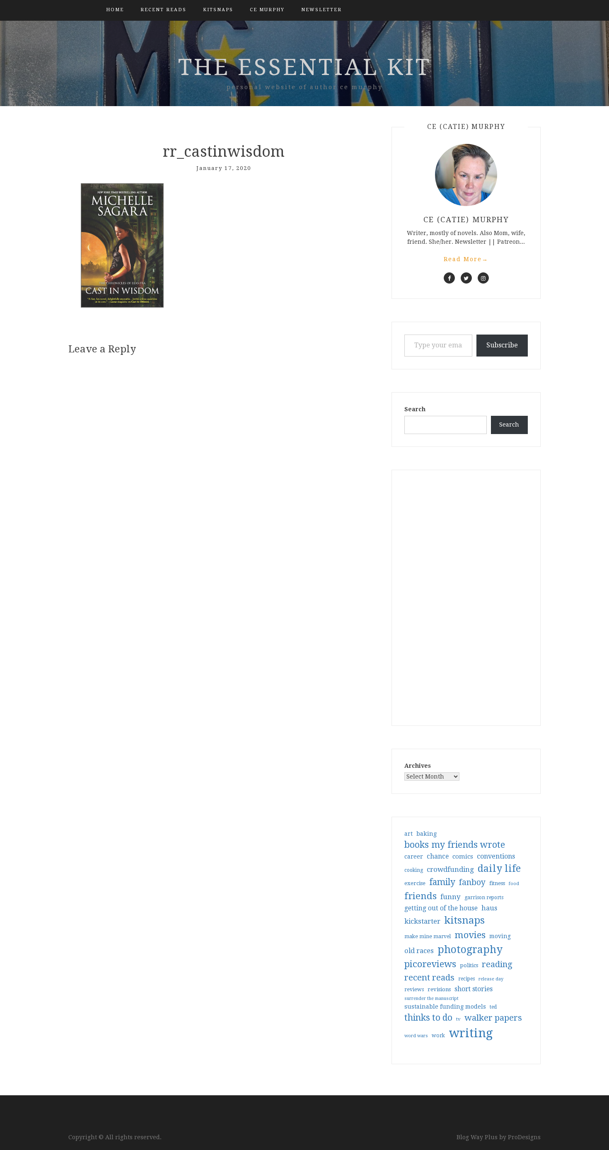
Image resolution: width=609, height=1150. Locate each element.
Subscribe (502, 345)
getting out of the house (441, 908)
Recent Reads (163, 9)
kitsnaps (218, 9)
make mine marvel (427, 936)
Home (115, 9)
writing (471, 1033)
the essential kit (304, 67)
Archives (417, 765)
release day (491, 979)
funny (450, 897)
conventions (496, 856)
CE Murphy (267, 9)
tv (458, 1019)
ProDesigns (524, 1137)
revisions (439, 989)
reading (497, 964)
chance (438, 856)
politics (469, 965)
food (514, 883)
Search (414, 409)
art (408, 833)
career (413, 856)
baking (426, 833)
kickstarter (422, 921)
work (438, 1035)
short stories (473, 989)
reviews (414, 989)
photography (470, 950)
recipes (466, 979)
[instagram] (483, 278)
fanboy (472, 882)
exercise (414, 883)
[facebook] (449, 278)
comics (462, 856)
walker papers (493, 1018)
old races (419, 951)
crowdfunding (450, 869)
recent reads (429, 978)
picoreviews (430, 963)
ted (493, 1007)
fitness (497, 883)
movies (470, 934)
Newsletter (321, 9)
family (442, 882)
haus (489, 908)
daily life (499, 868)
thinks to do (428, 1018)
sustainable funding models (445, 1006)
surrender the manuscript (431, 998)
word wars (416, 1035)
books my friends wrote (454, 844)
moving (500, 936)
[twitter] (466, 278)
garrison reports (483, 897)
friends (420, 895)
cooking (413, 870)
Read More (466, 259)
